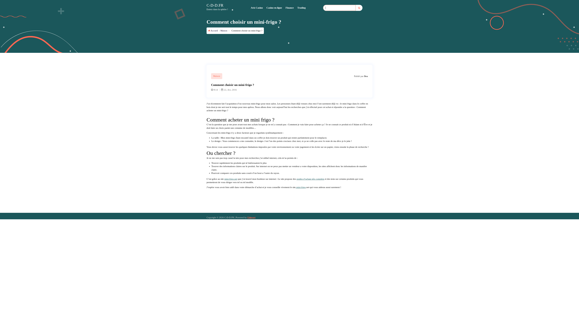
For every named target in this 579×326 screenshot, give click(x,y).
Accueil (214, 30)
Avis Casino (257, 7)
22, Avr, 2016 (230, 90)
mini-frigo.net (230, 179)
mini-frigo (301, 187)
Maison (223, 30)
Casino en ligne (274, 7)
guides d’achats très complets (310, 179)
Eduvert (251, 217)
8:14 (215, 90)
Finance (290, 7)
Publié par (360, 76)
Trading (301, 7)
